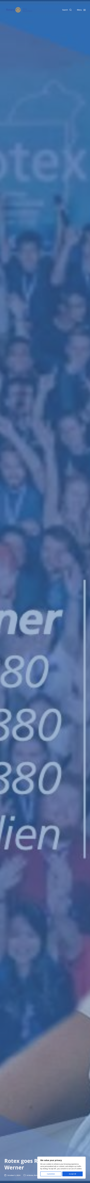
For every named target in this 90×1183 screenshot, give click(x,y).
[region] (61, 1168)
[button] (66, 10)
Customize (51, 1174)
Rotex (31, 1175)
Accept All (72, 1174)
